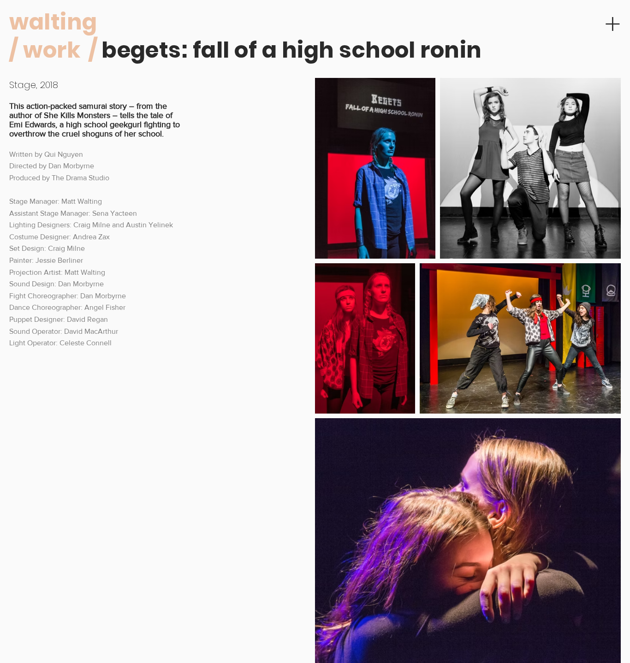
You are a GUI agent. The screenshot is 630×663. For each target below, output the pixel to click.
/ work (44, 50)
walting (53, 21)
